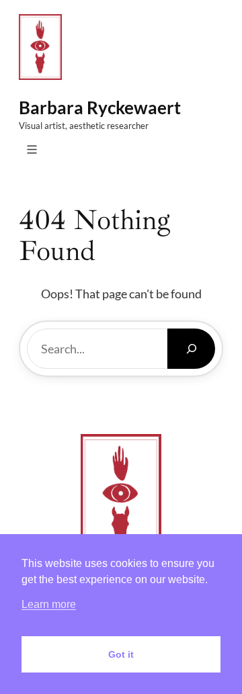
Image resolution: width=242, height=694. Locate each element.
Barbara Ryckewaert (100, 107)
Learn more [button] (49, 604)
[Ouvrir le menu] (32, 149)
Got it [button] (121, 654)
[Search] (191, 349)
